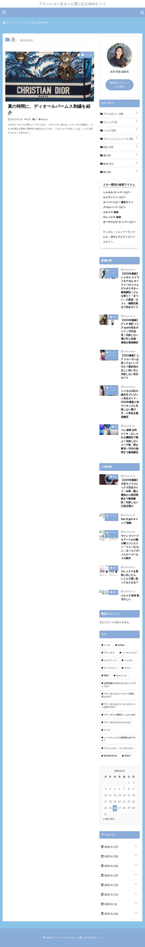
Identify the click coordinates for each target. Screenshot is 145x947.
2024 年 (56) (111, 866)
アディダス (109, 653)
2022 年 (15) (111, 885)
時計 (108, 147)
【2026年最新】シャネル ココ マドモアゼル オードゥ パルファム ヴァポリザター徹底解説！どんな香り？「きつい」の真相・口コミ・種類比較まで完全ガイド (130, 290)
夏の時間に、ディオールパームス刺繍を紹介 (49, 109)
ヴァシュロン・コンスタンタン (119, 748)
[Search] (142, 12)
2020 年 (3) (110, 904)
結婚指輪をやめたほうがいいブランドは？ (118, 684)
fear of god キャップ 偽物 (129, 521)
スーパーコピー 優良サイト (118, 202)
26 (115, 808)
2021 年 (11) (111, 895)
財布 (108, 164)
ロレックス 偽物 (112, 217)
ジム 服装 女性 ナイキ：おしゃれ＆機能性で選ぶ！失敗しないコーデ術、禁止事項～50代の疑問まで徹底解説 (130, 441)
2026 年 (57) (111, 847)
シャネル (128, 660)
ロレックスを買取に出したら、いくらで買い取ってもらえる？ (129, 577)
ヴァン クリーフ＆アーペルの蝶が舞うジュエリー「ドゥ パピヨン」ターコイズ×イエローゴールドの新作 (130, 547)
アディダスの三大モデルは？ (118, 722)
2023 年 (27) (111, 875)
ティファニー (110, 668)
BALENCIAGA (110, 756)
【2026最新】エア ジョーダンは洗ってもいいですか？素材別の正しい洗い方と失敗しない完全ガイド (130, 366)
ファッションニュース (118, 139)
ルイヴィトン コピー (114, 197)
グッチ (107, 730)
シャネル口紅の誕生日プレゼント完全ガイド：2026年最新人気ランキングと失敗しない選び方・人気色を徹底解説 (130, 404)
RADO (127, 756)
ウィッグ (110, 122)
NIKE (106, 675)
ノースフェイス (129, 653)
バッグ (109, 130)
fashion (44, 119)
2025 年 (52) (111, 856)
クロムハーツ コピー (114, 207)
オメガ (127, 668)
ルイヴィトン (110, 660)
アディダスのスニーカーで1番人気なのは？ (118, 695)
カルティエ (121, 675)
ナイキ (107, 645)
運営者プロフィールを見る (119, 85)
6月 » (112, 819)
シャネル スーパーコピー (117, 192)
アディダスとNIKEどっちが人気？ (120, 715)
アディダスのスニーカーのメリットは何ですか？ (118, 705)
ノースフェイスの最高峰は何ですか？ (118, 739)
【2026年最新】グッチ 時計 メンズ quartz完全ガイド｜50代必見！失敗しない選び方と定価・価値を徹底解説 (130, 331)
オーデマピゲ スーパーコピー (119, 222)
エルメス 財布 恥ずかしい (130, 597)
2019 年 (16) (111, 914)
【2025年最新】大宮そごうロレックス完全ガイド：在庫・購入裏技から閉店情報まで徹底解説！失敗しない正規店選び (130, 493)
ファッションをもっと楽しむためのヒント (72, 4)
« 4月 (106, 819)
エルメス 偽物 (110, 212)
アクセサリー (113, 114)
